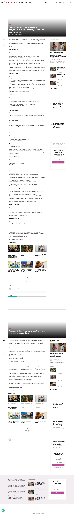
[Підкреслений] (16, 292)
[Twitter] (4, 45)
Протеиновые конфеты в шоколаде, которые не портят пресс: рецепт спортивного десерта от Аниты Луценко (59, 124)
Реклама (47, 510)
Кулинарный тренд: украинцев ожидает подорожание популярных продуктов (59, 405)
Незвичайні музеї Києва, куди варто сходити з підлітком (26, 270)
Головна (21, 2)
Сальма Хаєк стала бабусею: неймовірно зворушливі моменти (27, 254)
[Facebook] (4, 42)
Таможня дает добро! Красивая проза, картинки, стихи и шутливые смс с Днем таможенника (58, 424)
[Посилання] (24, 292)
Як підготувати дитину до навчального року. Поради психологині (41, 254)
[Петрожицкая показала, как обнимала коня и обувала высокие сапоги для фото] (53, 69)
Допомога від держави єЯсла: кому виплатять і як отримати (40, 270)
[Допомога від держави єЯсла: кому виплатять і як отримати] (41, 264)
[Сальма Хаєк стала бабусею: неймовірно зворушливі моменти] (27, 248)
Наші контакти (41, 510)
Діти (30, 2)
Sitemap (52, 510)
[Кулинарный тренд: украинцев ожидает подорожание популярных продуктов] (58, 397)
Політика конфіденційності (31, 510)
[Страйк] (17, 292)
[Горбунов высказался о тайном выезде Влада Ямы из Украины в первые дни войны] (58, 435)
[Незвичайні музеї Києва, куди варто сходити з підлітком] (27, 264)
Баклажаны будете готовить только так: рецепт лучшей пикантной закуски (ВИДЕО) (58, 104)
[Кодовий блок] (23, 292)
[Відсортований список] (18, 292)
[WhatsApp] (4, 47)
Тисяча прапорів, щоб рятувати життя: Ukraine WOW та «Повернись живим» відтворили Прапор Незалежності (13, 255)
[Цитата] (21, 292)
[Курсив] (14, 292)
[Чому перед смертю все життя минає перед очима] (58, 135)
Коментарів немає (19, 34)
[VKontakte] (4, 50)
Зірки (26, 2)
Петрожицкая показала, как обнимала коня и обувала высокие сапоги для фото (61, 69)
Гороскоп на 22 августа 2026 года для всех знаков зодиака (61, 82)
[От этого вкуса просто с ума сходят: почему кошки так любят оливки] (53, 76)
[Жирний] (13, 292)
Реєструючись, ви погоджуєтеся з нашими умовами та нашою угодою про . (58, 166)
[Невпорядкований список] (20, 292)
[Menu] (2, 2)
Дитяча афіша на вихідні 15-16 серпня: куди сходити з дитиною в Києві (14, 270)
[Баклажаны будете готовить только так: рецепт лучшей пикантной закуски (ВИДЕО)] (58, 95)
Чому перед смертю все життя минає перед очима (59, 142)
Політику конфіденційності (59, 167)
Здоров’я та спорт (36, 2)
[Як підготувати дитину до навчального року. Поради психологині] (41, 248)
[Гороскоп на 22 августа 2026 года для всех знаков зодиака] (53, 83)
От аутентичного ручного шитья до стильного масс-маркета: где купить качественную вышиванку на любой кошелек (58, 55)
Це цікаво (50, 2)
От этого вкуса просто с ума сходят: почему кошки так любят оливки (61, 76)
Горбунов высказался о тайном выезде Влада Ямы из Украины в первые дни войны (59, 443)
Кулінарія (45, 2)
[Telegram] (4, 52)
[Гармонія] (11, 2)
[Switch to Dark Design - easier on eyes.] (70, 2)
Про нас (21, 510)
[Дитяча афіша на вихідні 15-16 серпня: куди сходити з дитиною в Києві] (14, 264)
